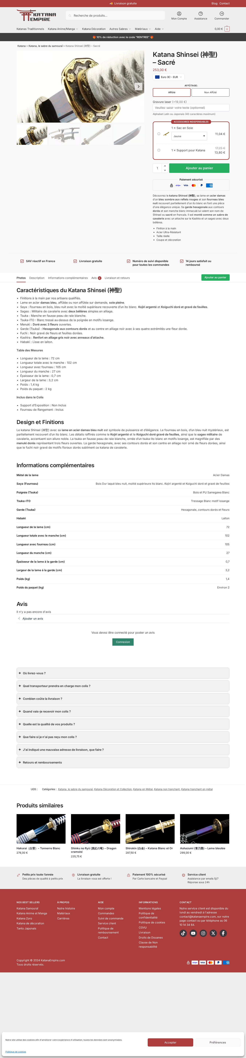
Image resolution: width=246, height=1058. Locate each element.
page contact (188, 920)
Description (36, 278)
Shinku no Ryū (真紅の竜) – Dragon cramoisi (93, 850)
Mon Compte (179, 18)
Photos (21, 278)
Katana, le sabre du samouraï (46, 45)
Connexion (123, 642)
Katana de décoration (30, 923)
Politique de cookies (15, 1051)
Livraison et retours (117, 278)
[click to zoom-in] (80, 87)
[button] (222, 29)
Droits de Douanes (151, 937)
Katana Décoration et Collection (113, 789)
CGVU (143, 927)
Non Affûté (210, 92)
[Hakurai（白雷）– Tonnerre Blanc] (41, 829)
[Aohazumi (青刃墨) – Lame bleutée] (204, 829)
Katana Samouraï (27, 908)
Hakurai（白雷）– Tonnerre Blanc (38, 848)
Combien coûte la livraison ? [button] (42, 698)
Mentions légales (150, 908)
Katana (21, 45)
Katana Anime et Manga (32, 913)
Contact (224, 3)
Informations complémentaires (68, 278)
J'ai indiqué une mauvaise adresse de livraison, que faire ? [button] (63, 749)
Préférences (218, 1042)
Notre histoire (66, 908)
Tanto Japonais (26, 928)
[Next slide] (138, 86)
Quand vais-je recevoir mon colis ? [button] (47, 711)
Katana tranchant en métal (197, 789)
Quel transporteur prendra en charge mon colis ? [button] (56, 686)
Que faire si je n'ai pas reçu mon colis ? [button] (50, 737)
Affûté (171, 92)
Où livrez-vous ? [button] (34, 673)
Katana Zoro (24, 918)
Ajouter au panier (199, 168)
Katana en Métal (143, 789)
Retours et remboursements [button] (42, 762)
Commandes (106, 913)
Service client (107, 923)
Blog (214, 3)
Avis (95, 278)
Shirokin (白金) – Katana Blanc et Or (149, 848)
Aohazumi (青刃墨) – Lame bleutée (202, 848)
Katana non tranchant (167, 789)
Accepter (170, 1042)
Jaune (177, 136)
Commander (221, 18)
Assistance (200, 18)
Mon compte (106, 908)
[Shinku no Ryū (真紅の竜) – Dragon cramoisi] (95, 829)
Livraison (144, 932)
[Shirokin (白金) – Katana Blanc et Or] (150, 829)
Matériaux (63, 913)
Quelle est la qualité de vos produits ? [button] (49, 724)
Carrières (63, 918)
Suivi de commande (110, 918)
